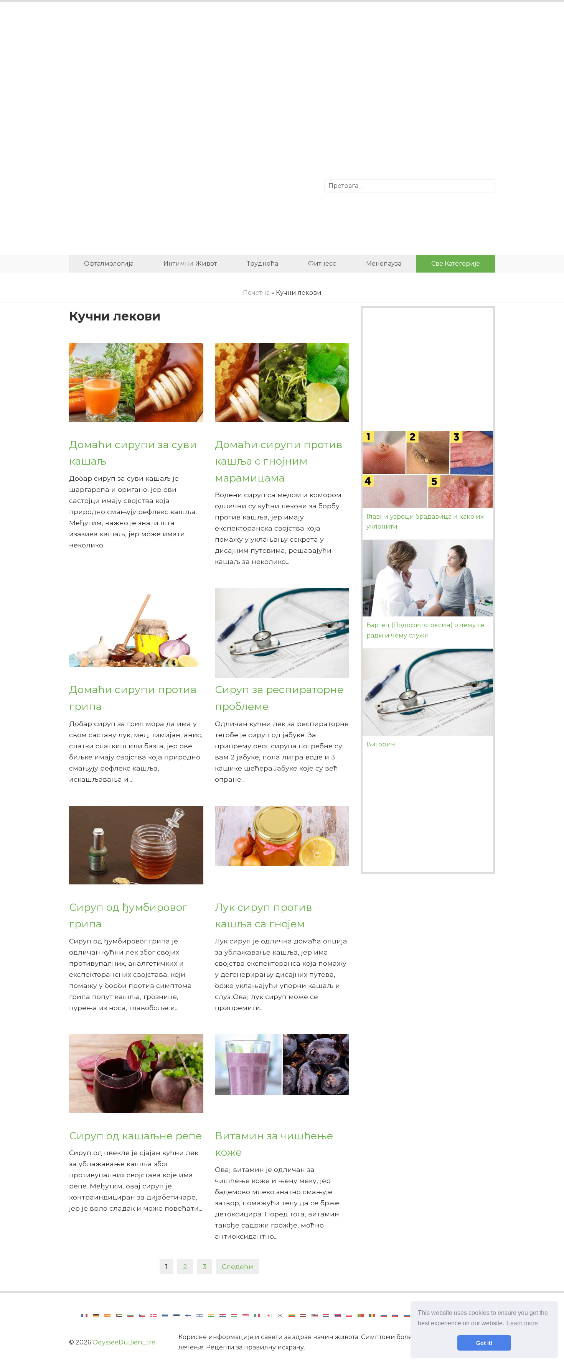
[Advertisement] (282, 71)
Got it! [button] (484, 1343)
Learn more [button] (522, 1323)
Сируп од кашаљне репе (135, 1135)
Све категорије (455, 263)
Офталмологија (109, 263)
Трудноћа (262, 263)
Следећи (237, 1266)
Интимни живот (190, 263)
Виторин (380, 744)
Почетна (256, 292)
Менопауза (383, 263)
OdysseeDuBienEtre (123, 1342)
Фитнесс (322, 263)
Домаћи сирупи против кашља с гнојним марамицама (279, 461)
